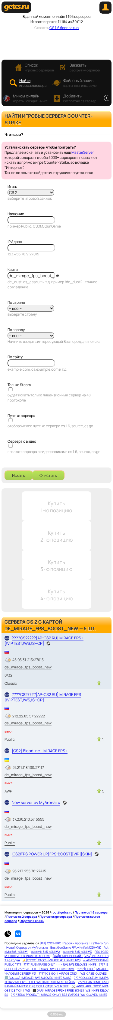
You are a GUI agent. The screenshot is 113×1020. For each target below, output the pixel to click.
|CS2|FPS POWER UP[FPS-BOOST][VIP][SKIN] (52, 854)
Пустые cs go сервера (55, 916)
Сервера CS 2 (21, 621)
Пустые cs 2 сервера (21, 916)
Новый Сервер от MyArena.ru (27, 947)
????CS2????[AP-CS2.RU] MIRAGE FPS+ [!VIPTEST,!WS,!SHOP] (44, 640)
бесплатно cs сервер (79, 98)
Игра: (12, 186)
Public (10, 739)
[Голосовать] (99, 683)
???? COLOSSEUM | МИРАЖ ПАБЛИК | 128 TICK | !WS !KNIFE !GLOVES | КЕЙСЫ (56, 980)
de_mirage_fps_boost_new (28, 667)
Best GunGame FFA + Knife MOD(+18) (75, 947)
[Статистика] (9, 936)
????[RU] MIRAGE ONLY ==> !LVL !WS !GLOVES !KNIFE (60, 964)
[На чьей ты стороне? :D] (106, 98)
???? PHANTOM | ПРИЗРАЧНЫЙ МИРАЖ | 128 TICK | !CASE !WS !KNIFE (56, 984)
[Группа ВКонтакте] (18, 936)
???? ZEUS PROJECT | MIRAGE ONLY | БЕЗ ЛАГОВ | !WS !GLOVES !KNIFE (59, 994)
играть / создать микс (30, 98)
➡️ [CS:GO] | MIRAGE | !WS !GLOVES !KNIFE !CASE (38, 978)
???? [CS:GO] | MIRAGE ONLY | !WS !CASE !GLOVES (73, 973)
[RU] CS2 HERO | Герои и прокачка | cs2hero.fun (74, 943)
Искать (18, 475)
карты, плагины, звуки (80, 83)
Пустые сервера (21, 415)
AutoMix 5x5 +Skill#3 (77, 951)
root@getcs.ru (62, 912)
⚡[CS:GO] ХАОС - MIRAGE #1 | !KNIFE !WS (51, 960)
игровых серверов (39, 67)
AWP (8, 791)
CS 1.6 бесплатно (64, 27)
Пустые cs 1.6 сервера (91, 912)
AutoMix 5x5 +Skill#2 (45, 951)
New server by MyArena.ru (36, 802)
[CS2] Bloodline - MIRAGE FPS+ (39, 750)
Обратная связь (32, 921)
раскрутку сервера (85, 67)
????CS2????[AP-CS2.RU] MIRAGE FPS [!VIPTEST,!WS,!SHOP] (43, 697)
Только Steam (19, 384)
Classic (11, 683)
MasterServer (82, 152)
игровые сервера (32, 83)
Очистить (48, 475)
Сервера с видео (22, 441)
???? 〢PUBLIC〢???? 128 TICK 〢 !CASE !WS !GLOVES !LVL (56, 966)
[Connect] (105, 12)
